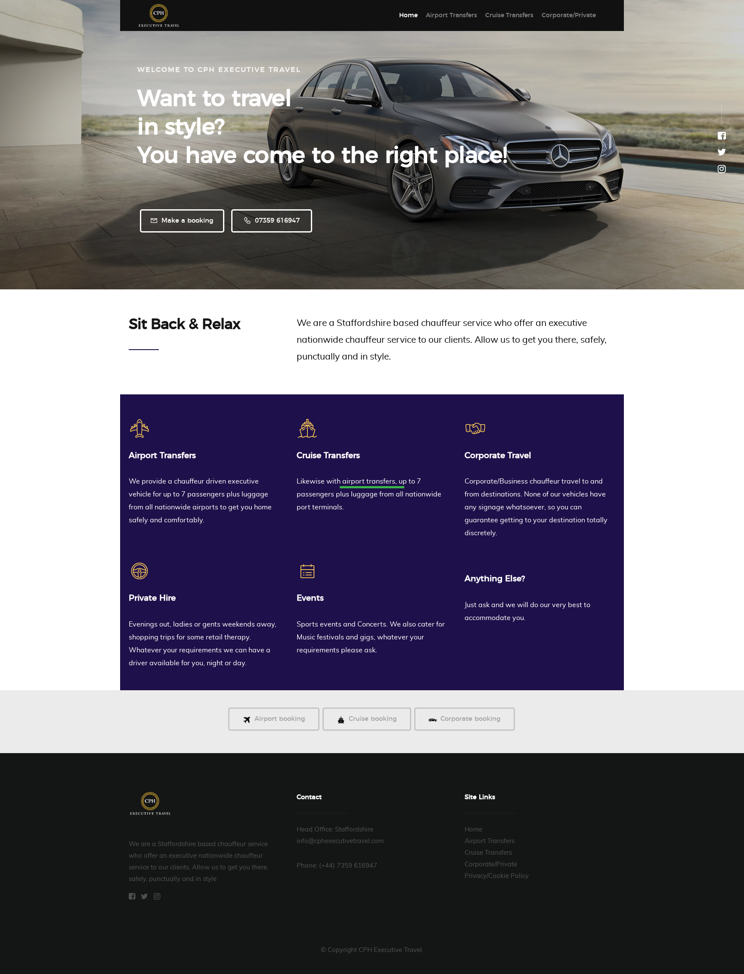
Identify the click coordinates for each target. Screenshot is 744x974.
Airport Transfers (451, 15)
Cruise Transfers (509, 15)
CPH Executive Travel (158, 15)
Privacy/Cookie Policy (497, 876)
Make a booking (186, 220)
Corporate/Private (569, 15)
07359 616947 (276, 220)
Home (408, 15)
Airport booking (279, 719)
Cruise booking (373, 719)
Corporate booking (470, 719)
